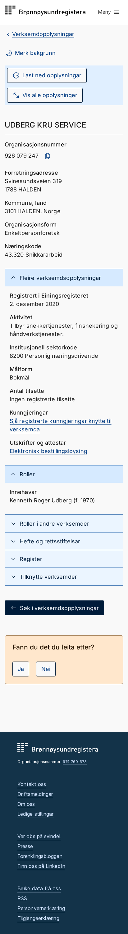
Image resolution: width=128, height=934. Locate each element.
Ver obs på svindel (39, 836)
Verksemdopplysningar (43, 34)
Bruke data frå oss (39, 888)
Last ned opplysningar (51, 75)
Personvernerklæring (41, 908)
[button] (109, 12)
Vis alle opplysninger (49, 95)
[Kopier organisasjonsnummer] (47, 156)
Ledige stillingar (35, 814)
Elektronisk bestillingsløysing (48, 451)
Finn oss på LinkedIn (41, 866)
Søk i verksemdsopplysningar (59, 608)
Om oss (26, 804)
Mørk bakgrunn (35, 53)
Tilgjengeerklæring (38, 918)
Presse (25, 846)
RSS (22, 898)
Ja (21, 669)
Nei (45, 669)
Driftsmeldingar (35, 794)
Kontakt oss (31, 784)
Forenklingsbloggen (39, 856)
